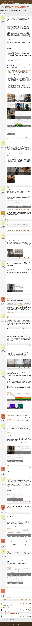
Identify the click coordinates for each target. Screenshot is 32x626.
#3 (30, 187)
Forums (17, 3)
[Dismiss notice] (30, 6)
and (10, 185)
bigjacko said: (9, 316)
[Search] (31, 3)
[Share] (29, 16)
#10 (30, 345)
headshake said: (9, 298)
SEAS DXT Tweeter (6, 607)
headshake (2, 13)
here (10, 7)
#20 (30, 589)
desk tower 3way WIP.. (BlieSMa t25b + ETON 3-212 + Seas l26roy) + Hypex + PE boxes (20, 137)
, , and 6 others (12, 138)
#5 (30, 221)
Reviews (8, 3)
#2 (30, 140)
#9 (30, 314)
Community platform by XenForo (11, 624)
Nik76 (3, 605)
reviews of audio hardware (15, 6)
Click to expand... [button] (19, 305)
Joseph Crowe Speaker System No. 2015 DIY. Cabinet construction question (10, 610)
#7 (30, 261)
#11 (30, 371)
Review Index (12, 3)
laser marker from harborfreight (12, 196)
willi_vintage (4, 614)
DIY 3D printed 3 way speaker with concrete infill (11, 613)
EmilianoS (4, 616)
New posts (1, 4)
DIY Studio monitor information (8, 615)
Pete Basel (28, 607)
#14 (30, 467)
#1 (30, 16)
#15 (30, 477)
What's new (20, 3)
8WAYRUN (20, 625)
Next (4, 14)
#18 (30, 539)
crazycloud (28, 610)
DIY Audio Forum (10, 605)
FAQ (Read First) (3, 3)
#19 (30, 549)
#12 (30, 413)
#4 (30, 211)
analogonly (28, 616)
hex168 (29, 604)
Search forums (5, 4)
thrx (3, 611)
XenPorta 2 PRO (12, 625)
